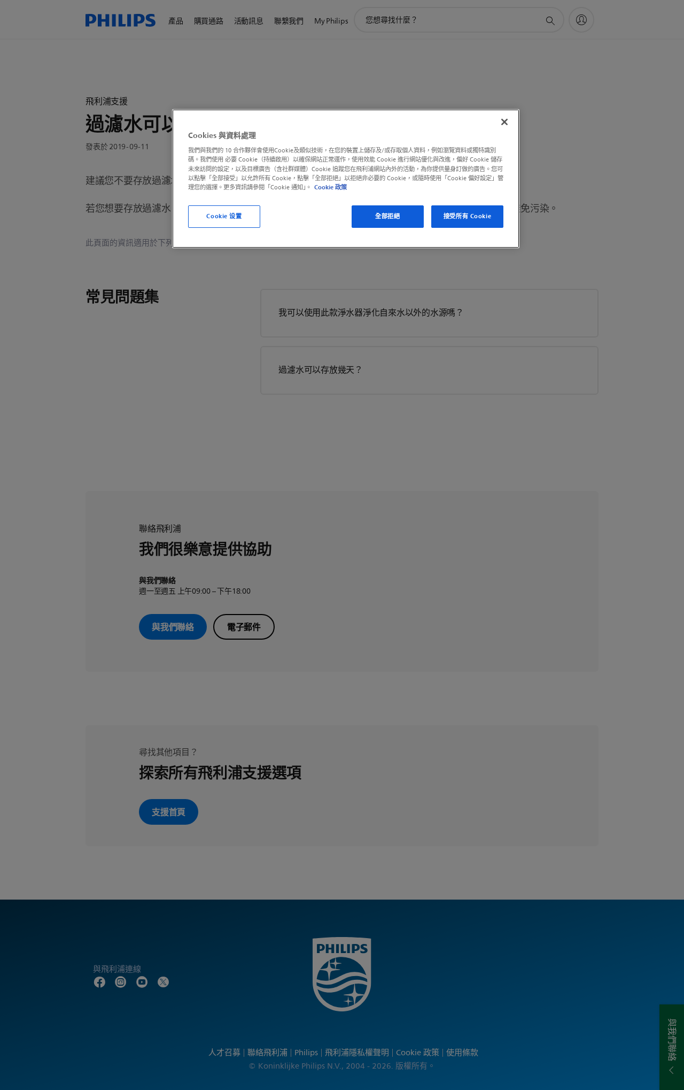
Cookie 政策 (330, 187)
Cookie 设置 (224, 216)
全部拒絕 (387, 216)
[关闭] (504, 122)
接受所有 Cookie (467, 216)
